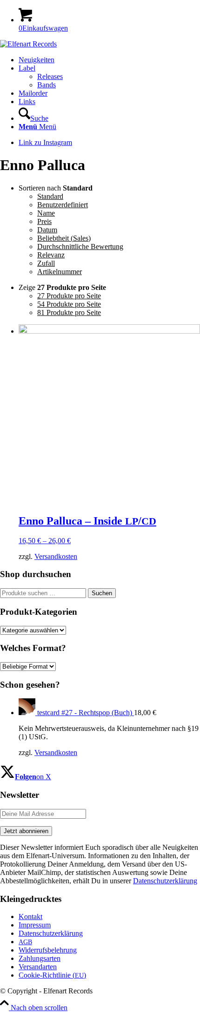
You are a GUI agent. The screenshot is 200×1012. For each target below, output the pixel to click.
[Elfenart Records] (28, 44)
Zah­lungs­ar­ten (39, 958)
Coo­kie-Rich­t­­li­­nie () (52, 975)
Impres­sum (35, 925)
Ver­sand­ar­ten (38, 967)
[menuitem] (109, 60)
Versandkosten (55, 556)
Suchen (102, 593)
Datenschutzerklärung (165, 881)
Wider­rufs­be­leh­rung (48, 950)
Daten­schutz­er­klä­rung (51, 933)
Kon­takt (30, 916)
